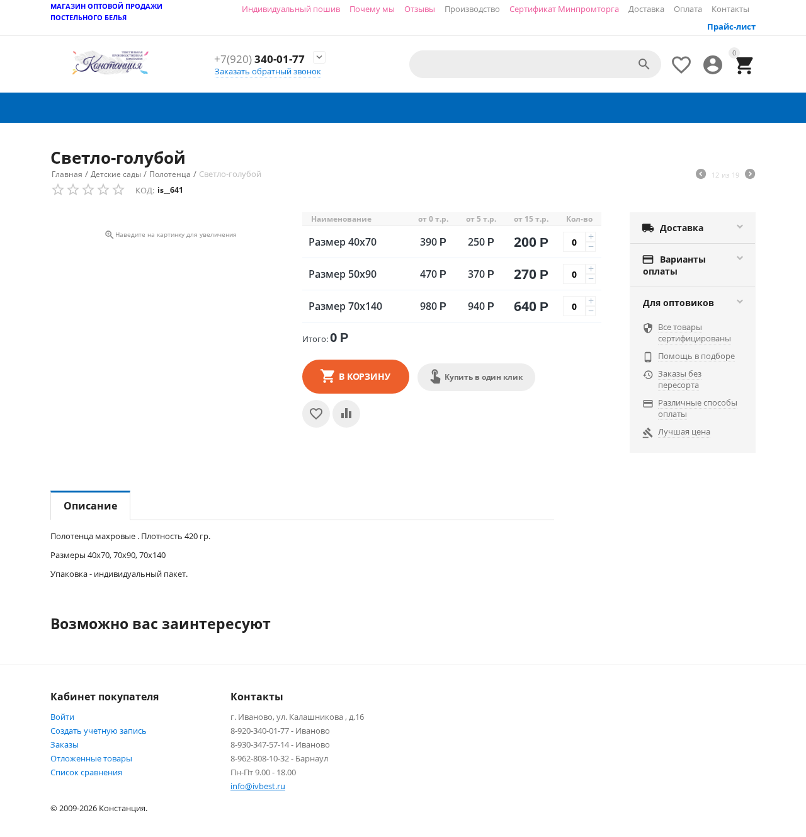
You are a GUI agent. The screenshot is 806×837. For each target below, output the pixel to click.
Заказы (64, 744)
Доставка (646, 8)
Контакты (730, 8)
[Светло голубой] (170, 217)
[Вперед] (750, 175)
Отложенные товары (91, 758)
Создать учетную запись (98, 730)
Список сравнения (86, 772)
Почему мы (372, 8)
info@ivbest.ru (257, 786)
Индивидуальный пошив (291, 8)
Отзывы (419, 8)
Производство (472, 8)
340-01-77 (259, 59)
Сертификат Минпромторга (564, 8)
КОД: (144, 190)
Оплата (688, 8)
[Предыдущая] (701, 175)
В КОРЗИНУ (364, 376)
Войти (62, 716)
